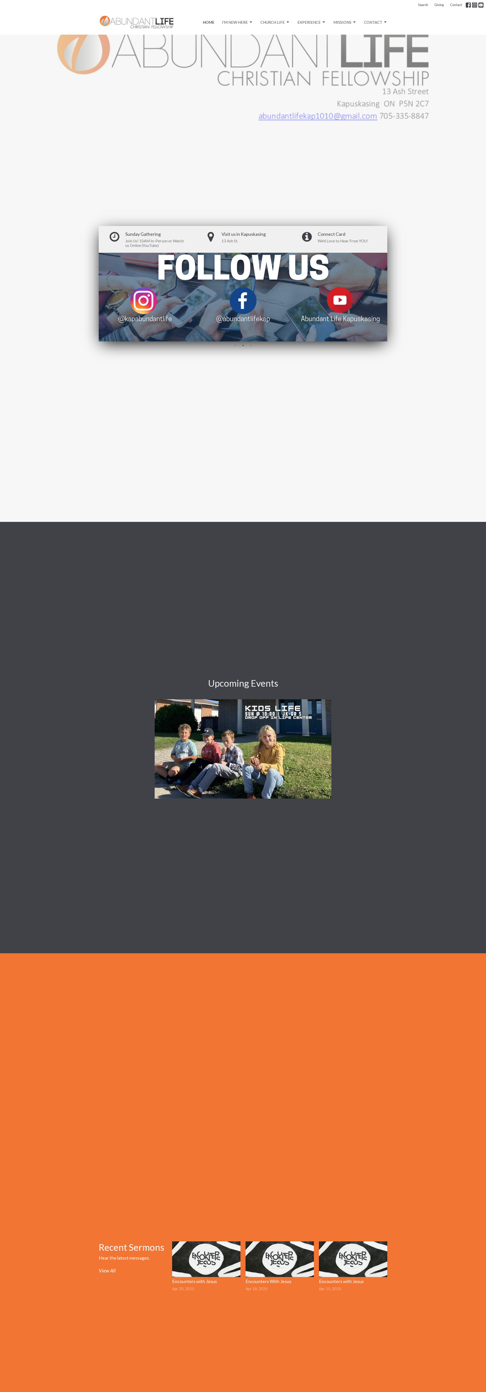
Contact (456, 5)
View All (107, 1270)
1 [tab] (235, 345)
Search (423, 5)
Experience (309, 22)
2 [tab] (243, 345)
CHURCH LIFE (272, 22)
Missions (342, 22)
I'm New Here (235, 22)
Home (208, 22)
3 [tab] (250, 345)
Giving (439, 5)
